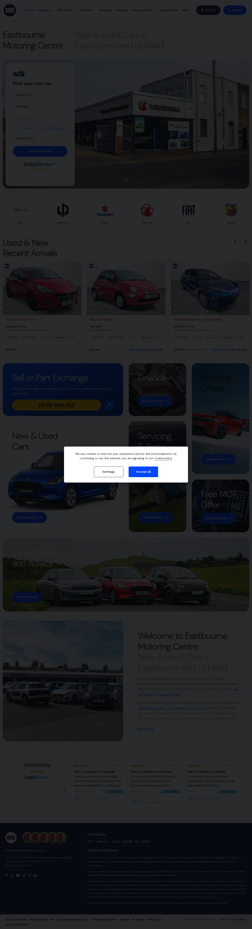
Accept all (143, 472)
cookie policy (163, 458)
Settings (108, 472)
